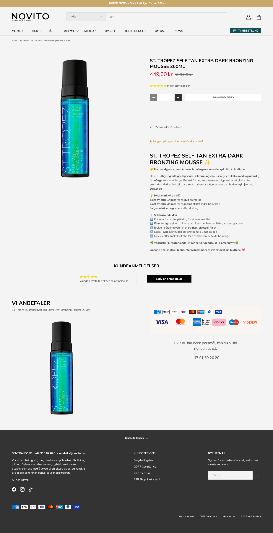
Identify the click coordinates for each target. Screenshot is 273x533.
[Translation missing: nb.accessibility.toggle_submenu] (25, 31)
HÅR (50, 31)
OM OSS (160, 31)
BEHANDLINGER (135, 31)
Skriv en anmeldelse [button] (169, 279)
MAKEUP (89, 31)
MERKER (17, 31)
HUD (35, 31)
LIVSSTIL (110, 31)
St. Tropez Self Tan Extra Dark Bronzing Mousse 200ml (45, 41)
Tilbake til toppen (134, 438)
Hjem (14, 41)
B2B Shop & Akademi (147, 479)
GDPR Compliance (145, 466)
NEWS (179, 31)
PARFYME (69, 31)
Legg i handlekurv (223, 97)
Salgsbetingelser (144, 460)
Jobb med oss (142, 473)
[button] (259, 17)
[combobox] (147, 17)
